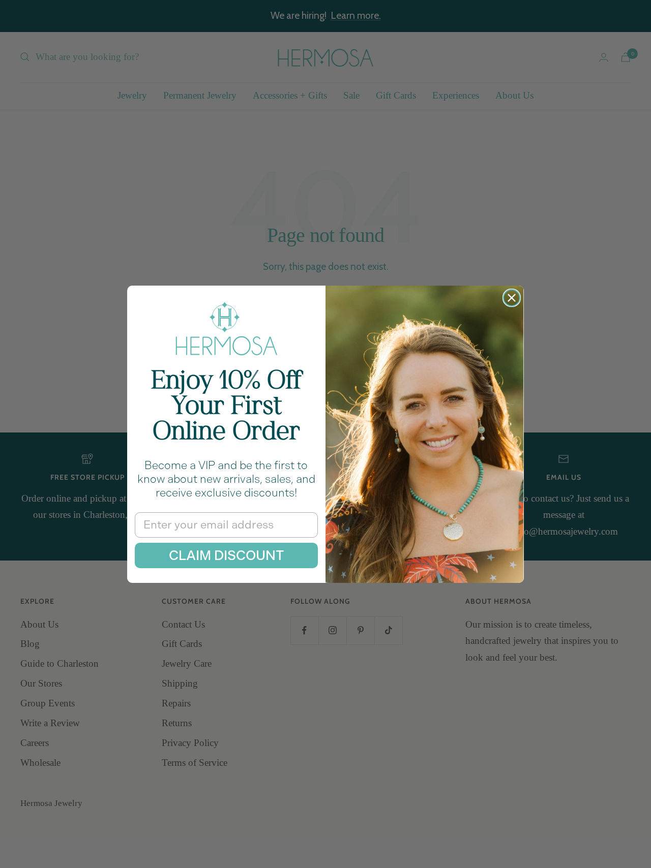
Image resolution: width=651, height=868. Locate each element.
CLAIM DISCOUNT (226, 555)
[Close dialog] (512, 298)
